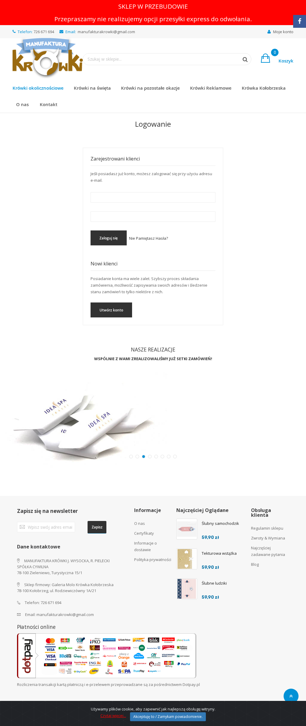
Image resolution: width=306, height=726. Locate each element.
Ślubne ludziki (214, 583)
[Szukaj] (242, 59)
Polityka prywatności (152, 559)
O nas (139, 523)
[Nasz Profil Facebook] (299, 21)
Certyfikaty (144, 533)
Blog (255, 564)
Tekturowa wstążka (219, 553)
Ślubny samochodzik (220, 523)
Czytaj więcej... (113, 715)
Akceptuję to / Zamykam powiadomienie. (168, 716)
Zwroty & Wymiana (268, 538)
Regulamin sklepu (267, 528)
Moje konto (283, 31)
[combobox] (161, 59)
